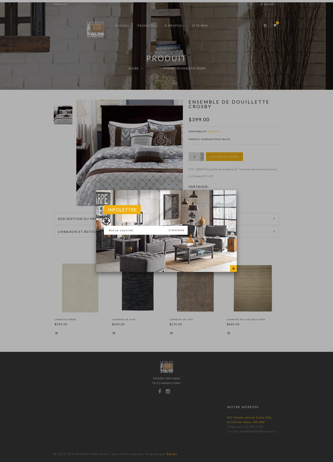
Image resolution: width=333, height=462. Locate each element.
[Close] (233, 268)
